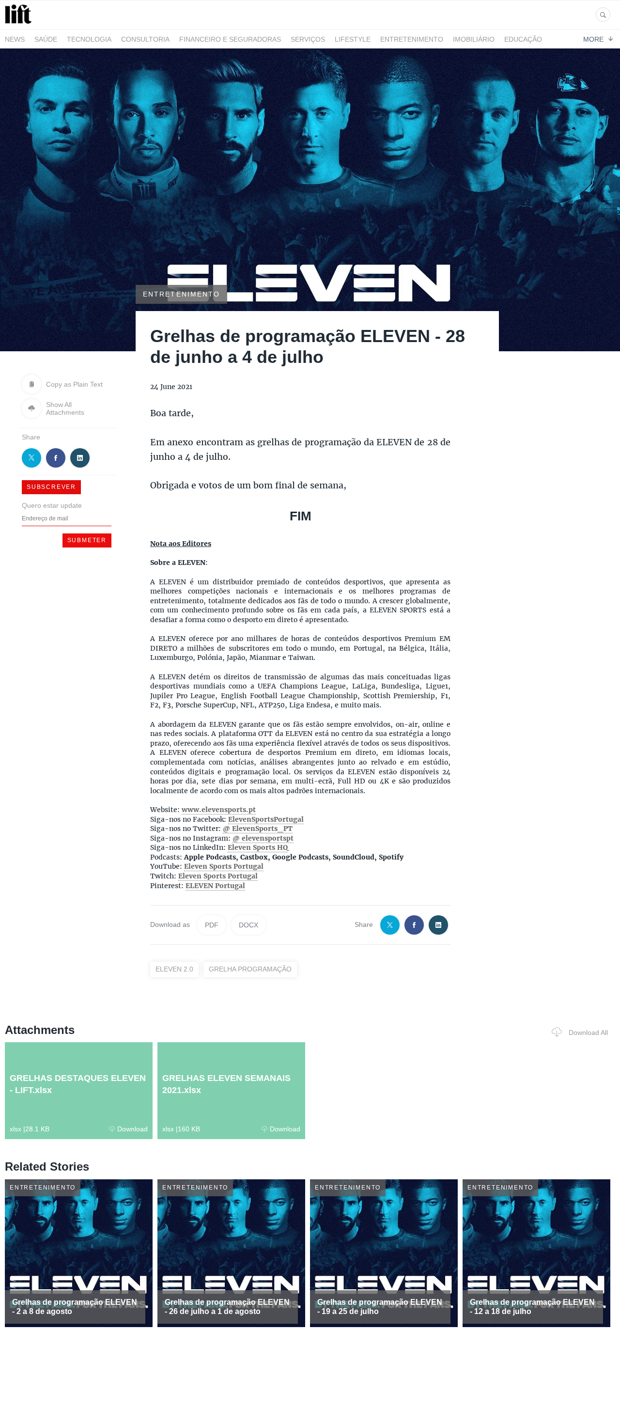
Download (132, 1129)
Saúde (45, 39)
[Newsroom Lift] (20, 23)
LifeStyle (353, 39)
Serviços (308, 39)
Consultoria (145, 39)
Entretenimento (411, 39)
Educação (523, 39)
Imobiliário (474, 39)
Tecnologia (89, 39)
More (593, 39)
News (15, 39)
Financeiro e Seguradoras (230, 39)
